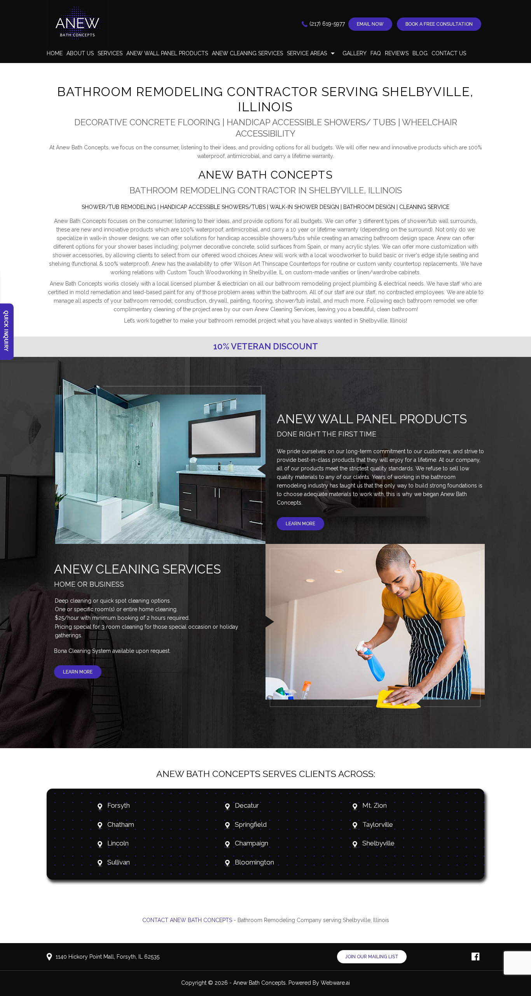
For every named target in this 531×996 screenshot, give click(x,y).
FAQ (375, 53)
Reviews (397, 53)
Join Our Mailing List (371, 956)
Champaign (251, 843)
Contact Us (448, 53)
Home (55, 53)
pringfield (253, 824)
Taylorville (377, 824)
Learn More (300, 523)
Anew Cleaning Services (247, 53)
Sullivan (118, 862)
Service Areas (307, 53)
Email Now (370, 24)
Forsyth (118, 805)
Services (110, 53)
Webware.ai (335, 983)
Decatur (247, 805)
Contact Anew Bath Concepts (187, 920)
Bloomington (254, 862)
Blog (420, 53)
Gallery (354, 53)
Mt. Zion (374, 805)
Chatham (121, 824)
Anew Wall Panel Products (167, 53)
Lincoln (118, 843)
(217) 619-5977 (327, 24)
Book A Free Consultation (439, 24)
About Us (80, 53)
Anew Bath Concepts (259, 983)
